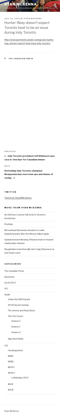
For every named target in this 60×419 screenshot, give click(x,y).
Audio (7, 294)
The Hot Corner (15, 316)
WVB (10, 390)
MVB (10, 384)
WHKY (11, 373)
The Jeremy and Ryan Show (21, 310)
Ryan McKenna (20, 4)
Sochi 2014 (10, 282)
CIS (6, 345)
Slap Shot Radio (15, 339)
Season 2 (16, 321)
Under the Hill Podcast (19, 299)
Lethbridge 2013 (19, 377)
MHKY (11, 367)
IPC (6, 288)
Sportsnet (9, 277)
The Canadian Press (20, 59)
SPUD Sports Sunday (18, 305)
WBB (10, 361)
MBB (10, 356)
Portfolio (8, 224)
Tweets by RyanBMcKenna (17, 198)
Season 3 (16, 332)
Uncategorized (15, 350)
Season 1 (15, 326)
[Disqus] (30, 100)
